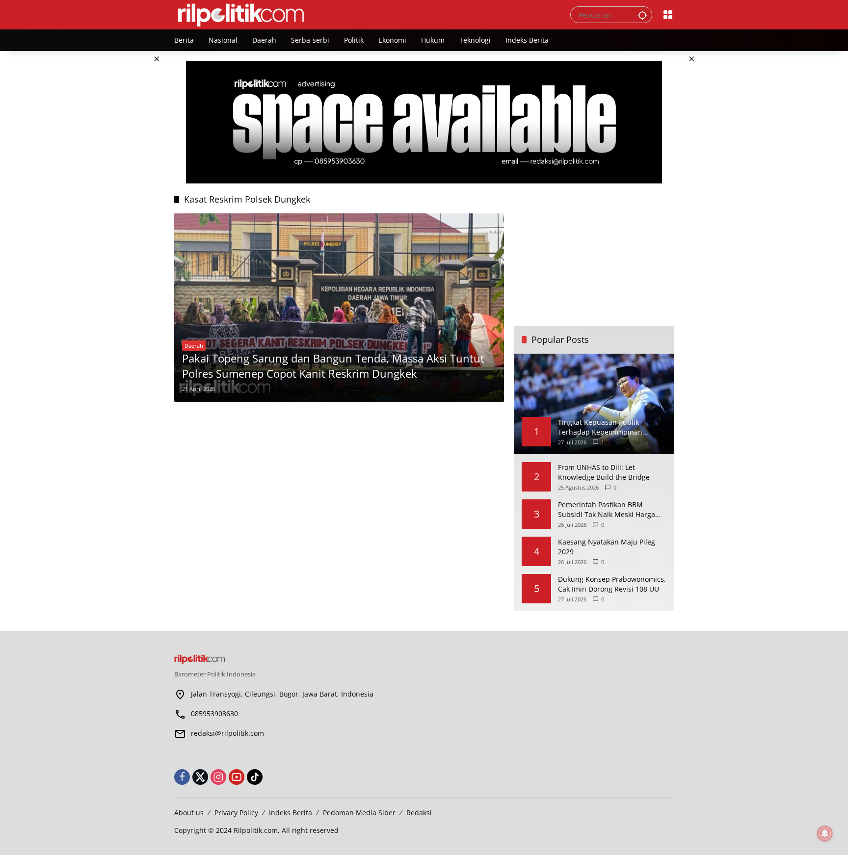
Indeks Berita (290, 812)
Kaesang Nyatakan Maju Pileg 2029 (606, 546)
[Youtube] (236, 777)
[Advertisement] (339, 480)
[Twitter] (200, 777)
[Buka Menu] (668, 15)
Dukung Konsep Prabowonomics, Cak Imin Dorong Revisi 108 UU (612, 584)
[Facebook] (182, 777)
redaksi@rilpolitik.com (227, 733)
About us (189, 812)
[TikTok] (255, 777)
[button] (642, 14)
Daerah (194, 345)
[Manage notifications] (825, 833)
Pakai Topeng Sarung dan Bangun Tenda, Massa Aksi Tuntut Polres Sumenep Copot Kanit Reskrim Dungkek (333, 366)
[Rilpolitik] (362, 14)
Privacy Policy (236, 812)
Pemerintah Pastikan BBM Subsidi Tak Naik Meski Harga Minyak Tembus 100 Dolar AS (606, 509)
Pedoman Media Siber (359, 812)
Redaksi (419, 812)
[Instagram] (218, 777)
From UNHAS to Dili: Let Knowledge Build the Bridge (604, 472)
